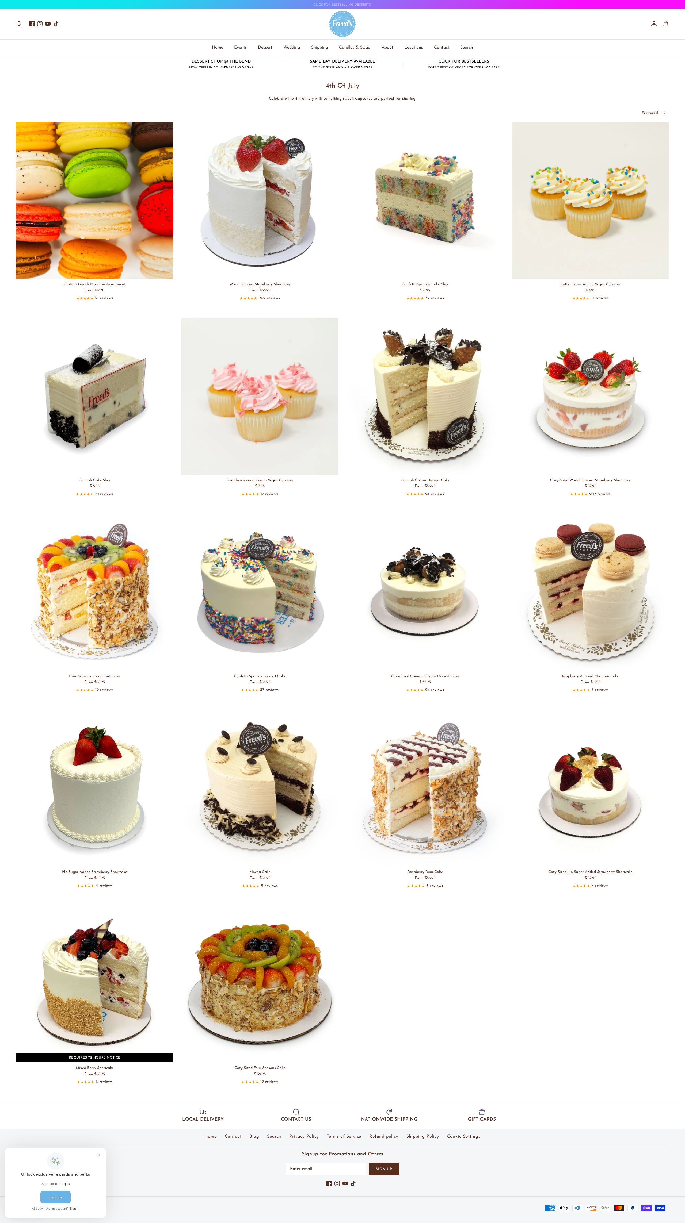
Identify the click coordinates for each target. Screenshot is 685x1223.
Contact (441, 47)
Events (240, 47)
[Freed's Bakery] (342, 24)
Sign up (384, 1169)
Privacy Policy (304, 1136)
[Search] (19, 24)
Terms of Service (344, 1136)
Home (217, 47)
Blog (254, 1136)
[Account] (653, 24)
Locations (413, 47)
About (387, 47)
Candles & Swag (355, 47)
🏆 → (342, 4)
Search (466, 47)
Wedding (291, 47)
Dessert (265, 47)
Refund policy (383, 1136)
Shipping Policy (422, 1136)
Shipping (319, 47)
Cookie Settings (464, 1136)
